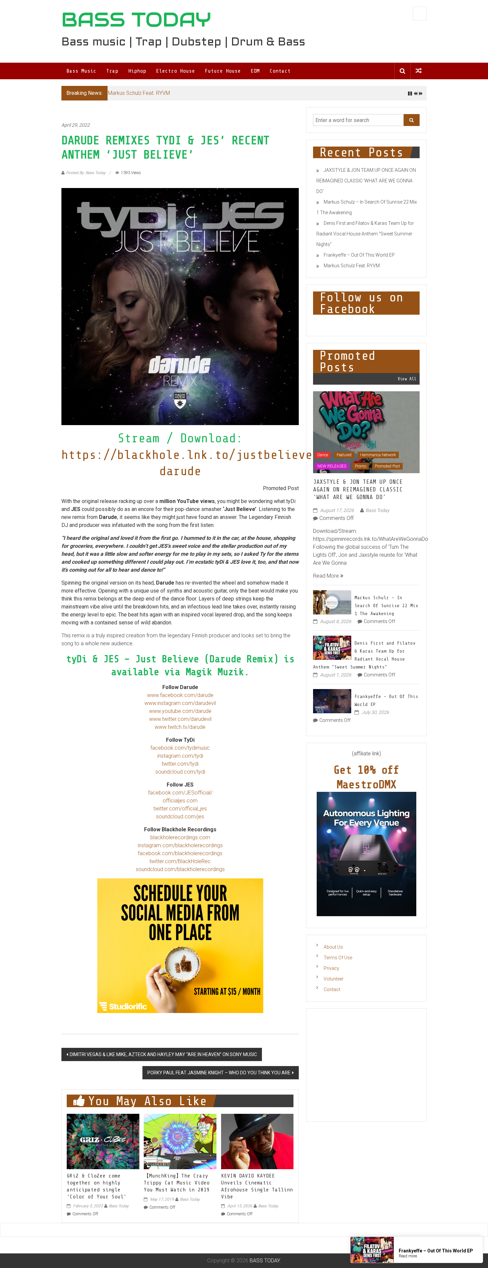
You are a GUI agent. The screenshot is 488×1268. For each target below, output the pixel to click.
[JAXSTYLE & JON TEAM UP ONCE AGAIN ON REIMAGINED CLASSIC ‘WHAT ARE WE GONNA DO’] (366, 432)
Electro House (175, 71)
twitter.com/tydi (180, 764)
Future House (223, 71)
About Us (333, 947)
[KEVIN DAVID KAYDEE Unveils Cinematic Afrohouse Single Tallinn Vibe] (257, 1141)
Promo (360, 466)
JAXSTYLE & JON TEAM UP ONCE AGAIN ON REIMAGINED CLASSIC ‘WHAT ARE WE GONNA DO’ (366, 180)
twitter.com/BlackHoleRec (180, 861)
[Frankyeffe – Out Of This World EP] (332, 700)
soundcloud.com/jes (180, 816)
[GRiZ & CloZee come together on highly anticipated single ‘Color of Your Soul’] (103, 1141)
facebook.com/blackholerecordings (180, 853)
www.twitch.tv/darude (180, 727)
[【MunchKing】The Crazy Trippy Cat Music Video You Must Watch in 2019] (180, 1141)
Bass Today (119, 1206)
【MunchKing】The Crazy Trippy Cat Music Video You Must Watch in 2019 (176, 1183)
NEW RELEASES (331, 466)
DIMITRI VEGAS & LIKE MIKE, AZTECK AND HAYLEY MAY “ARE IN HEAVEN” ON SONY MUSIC (163, 1054)
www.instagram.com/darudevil (180, 703)
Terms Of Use (338, 957)
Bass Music (81, 71)
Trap (112, 71)
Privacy (331, 968)
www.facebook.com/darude (180, 695)
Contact (280, 71)
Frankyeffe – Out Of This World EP (359, 255)
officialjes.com (180, 800)
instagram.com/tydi (180, 756)
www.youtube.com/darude (180, 711)
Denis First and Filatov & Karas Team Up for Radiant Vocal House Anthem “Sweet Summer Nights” (365, 234)
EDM (255, 71)
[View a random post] (419, 70)
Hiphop (137, 71)
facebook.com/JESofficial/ (180, 793)
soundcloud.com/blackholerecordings (180, 869)
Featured (344, 455)
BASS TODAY (136, 19)
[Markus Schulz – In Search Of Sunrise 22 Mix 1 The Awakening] (332, 602)
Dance (322, 455)
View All (407, 378)
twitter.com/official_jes (180, 808)
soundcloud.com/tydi (180, 772)
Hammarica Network (378, 455)
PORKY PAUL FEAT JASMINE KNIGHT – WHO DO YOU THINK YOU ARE (218, 1072)
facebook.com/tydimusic (180, 748)
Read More (326, 576)
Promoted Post (387, 466)
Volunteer (334, 979)
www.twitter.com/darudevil (180, 719)
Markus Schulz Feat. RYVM (139, 93)
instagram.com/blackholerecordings (180, 845)
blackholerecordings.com (180, 837)
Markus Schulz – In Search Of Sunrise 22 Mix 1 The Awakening (386, 605)
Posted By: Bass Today (86, 172)
